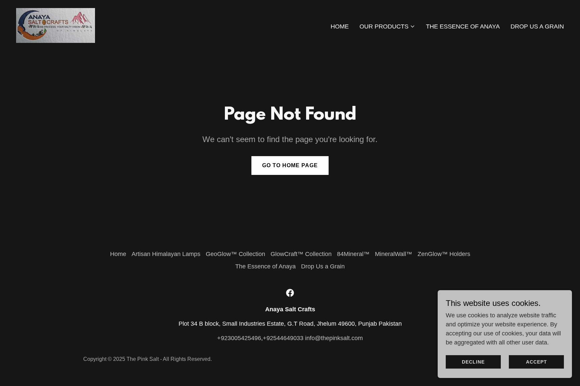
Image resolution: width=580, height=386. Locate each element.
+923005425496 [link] (239, 338)
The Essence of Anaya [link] (463, 26)
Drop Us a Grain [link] (537, 26)
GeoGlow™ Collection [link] (235, 254)
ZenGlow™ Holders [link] (444, 254)
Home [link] (340, 26)
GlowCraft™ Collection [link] (301, 254)
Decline (473, 362)
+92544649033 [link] (283, 338)
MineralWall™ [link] (393, 254)
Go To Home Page (290, 165)
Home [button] (118, 254)
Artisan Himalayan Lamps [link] (166, 254)
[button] (387, 26)
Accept (536, 362)
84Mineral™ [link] (353, 254)
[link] (55, 25)
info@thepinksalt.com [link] (334, 338)
